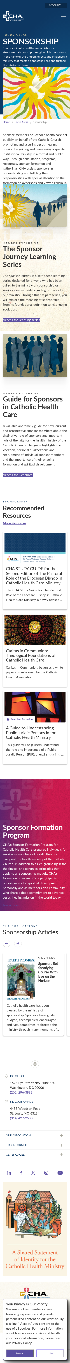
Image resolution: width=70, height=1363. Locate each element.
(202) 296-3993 (21, 1092)
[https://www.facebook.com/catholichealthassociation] (21, 1173)
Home (6, 122)
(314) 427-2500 (21, 1118)
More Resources (14, 523)
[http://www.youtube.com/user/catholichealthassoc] (60, 1173)
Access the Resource (18, 475)
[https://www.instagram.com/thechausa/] (46, 1174)
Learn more (11, 905)
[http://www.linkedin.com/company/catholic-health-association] (9, 1173)
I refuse (50, 1353)
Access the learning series (21, 320)
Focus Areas (21, 122)
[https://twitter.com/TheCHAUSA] (33, 1173)
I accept (20, 1353)
